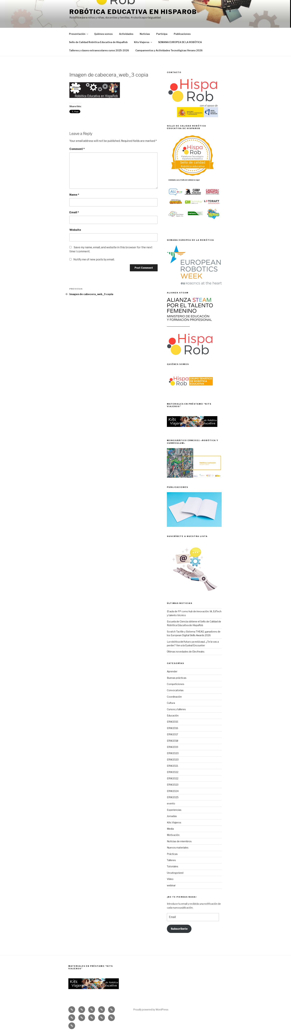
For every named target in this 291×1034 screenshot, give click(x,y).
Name (74, 194)
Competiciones (175, 684)
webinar (171, 885)
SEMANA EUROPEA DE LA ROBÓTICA (180, 42)
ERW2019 (172, 747)
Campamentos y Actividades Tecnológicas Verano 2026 (169, 50)
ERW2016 (172, 728)
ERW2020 (173, 753)
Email (74, 212)
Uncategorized (175, 872)
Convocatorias (175, 690)
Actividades (126, 33)
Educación (173, 715)
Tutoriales (172, 866)
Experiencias (174, 809)
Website (75, 229)
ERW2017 (172, 734)
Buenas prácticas (176, 677)
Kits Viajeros (141, 42)
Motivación (173, 834)
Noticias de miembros (179, 841)
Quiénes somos (103, 33)
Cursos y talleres (176, 709)
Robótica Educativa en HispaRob (133, 11)
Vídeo (170, 879)
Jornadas (172, 816)
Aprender (172, 671)
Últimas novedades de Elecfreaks (185, 651)
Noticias (145, 33)
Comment (77, 149)
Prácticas (172, 853)
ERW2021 (172, 765)
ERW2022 (172, 772)
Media (170, 828)
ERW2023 (172, 784)
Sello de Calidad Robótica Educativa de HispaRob (98, 42)
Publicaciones (182, 33)
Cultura (171, 702)
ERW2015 (172, 721)
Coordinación (174, 696)
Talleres (171, 860)
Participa (161, 33)
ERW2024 (173, 791)
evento (171, 803)
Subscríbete (179, 928)
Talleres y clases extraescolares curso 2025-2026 (99, 50)
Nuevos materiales (177, 847)
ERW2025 (173, 797)
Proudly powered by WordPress (150, 1009)
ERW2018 (172, 740)
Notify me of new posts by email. (94, 259)
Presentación (77, 33)
